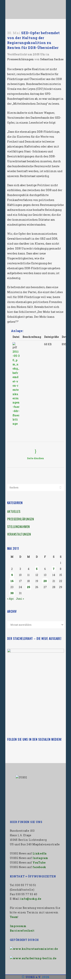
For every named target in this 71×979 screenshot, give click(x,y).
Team (14, 917)
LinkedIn (40, 853)
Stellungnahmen (18, 526)
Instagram (40, 858)
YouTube (39, 862)
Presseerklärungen (20, 59)
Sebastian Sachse (51, 59)
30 (12, 593)
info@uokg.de (30, 899)
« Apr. (10, 598)
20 (45, 581)
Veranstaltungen (19, 534)
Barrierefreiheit (22, 930)
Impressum (18, 926)
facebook (39, 867)
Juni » (20, 598)
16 (12, 581)
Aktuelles (13, 511)
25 (28, 587)
